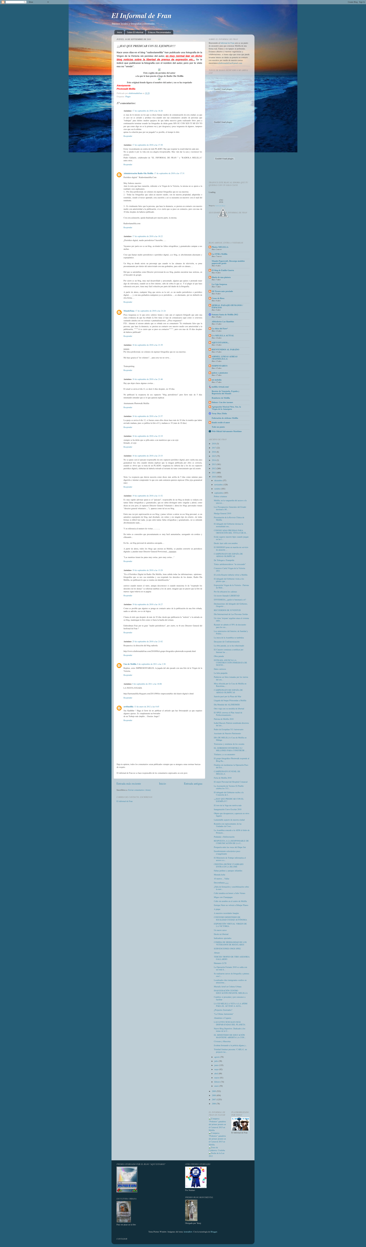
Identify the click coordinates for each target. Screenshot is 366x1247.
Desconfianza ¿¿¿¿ (221, 882)
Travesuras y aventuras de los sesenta (229, 744)
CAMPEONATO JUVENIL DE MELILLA (227, 772)
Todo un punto (218, 426)
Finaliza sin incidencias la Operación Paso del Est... (231, 766)
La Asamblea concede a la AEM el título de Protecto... (231, 831)
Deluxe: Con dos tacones (222, 402)
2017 (214, 447)
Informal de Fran (227, 43)
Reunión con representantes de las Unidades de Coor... (228, 825)
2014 (214, 460)
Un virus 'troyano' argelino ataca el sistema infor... (231, 619)
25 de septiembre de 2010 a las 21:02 (147, 641)
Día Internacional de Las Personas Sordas (231, 614)
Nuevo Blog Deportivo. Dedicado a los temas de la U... (229, 1029)
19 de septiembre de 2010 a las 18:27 (147, 604)
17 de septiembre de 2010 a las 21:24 (150, 310)
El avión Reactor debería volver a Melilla (230, 574)
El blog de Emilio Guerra (223, 270)
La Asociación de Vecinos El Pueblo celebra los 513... (229, 787)
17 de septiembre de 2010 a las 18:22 (147, 236)
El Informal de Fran (142, 15)
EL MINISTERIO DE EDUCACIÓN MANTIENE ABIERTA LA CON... (230, 1036)
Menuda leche (219, 874)
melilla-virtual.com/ (220, 386)
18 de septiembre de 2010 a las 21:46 (147, 379)
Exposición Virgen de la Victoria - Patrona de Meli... (231, 586)
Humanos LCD (220, 963)
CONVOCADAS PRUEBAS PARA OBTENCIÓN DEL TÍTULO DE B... (230, 531)
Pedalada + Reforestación (224, 836)
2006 (214, 1103)
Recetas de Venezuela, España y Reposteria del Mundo (225, 392)
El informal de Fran (125, 801)
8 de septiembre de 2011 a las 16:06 (147, 683)
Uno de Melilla (130, 663)
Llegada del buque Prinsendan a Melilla (230, 700)
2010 (214, 476)
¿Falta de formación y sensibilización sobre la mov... (231, 887)
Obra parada (219, 656)
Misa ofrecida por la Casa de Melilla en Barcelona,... (230, 684)
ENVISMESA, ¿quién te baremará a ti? (230, 599)
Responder (128, 136)
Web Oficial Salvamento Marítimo (227, 431)
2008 (214, 1095)
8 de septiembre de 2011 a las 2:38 (151, 664)
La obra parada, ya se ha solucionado (229, 645)
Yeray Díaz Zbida (219, 413)
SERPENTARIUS (219, 365)
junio (216, 1065)
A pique (217, 909)
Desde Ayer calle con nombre (226, 543)
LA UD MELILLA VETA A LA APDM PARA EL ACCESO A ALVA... (230, 1004)
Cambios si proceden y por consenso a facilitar (229, 998)
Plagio (128, 96)
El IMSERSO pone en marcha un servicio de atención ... (231, 548)
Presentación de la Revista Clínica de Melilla (229, 518)
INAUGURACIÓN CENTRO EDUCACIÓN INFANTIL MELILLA (230, 991)
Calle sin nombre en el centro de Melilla (230, 901)
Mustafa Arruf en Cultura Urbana (227, 986)
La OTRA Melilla (219, 253)
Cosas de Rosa (218, 298)
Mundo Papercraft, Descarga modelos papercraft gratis (228, 262)
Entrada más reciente (129, 783)
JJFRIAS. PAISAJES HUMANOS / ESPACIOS (227, 306)
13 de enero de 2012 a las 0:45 (146, 706)
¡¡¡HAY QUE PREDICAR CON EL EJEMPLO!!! (229, 800)
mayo (216, 1069)
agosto (217, 1057)
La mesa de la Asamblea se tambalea (229, 637)
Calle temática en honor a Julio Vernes (229, 893)
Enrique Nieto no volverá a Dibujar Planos (231, 905)
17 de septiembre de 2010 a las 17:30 (147, 144)
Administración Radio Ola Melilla (138, 173)
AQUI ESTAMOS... (220, 342)
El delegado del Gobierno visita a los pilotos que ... (229, 580)
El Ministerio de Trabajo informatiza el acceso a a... (230, 859)
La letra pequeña (220, 673)
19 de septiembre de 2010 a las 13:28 (147, 570)
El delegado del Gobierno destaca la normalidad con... (228, 525)
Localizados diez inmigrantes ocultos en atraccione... (230, 981)
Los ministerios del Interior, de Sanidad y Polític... (231, 632)
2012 (214, 468)
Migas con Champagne (223, 897)
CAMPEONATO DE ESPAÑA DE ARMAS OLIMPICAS (228, 555)
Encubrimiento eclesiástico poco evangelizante (227, 852)
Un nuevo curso (220, 930)
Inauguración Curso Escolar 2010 (227, 809)
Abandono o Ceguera (222, 1018)
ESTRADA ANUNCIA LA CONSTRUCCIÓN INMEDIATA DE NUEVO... (230, 662)
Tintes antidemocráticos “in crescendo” (230, 564)
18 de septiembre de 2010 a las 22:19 (147, 436)
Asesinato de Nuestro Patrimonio (227, 733)
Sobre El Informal (135, 32)
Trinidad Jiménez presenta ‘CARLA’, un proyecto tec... (230, 1050)
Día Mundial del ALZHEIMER (227, 704)
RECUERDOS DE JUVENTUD (227, 610)
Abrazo (217, 952)
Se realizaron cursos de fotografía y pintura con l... (231, 974)
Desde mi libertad (221, 934)
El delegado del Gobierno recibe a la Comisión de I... (228, 793)
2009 (214, 1091)
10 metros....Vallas (221, 878)
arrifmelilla (128, 706)
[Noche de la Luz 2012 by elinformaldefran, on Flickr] (218, 1156)
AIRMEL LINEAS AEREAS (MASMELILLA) (224, 357)
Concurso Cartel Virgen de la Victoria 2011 (229, 569)
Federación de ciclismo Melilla (225, 417)
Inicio (119, 32)
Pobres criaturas (220, 496)
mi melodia (216, 379)
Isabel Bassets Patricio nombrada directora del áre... (231, 724)
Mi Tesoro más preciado (222, 291)
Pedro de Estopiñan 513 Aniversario (228, 729)
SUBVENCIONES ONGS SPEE (227, 948)
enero (216, 1086)
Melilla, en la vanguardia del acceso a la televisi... (230, 501)
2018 (214, 443)
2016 (214, 451)
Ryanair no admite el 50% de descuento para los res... (230, 625)
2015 (214, 456)
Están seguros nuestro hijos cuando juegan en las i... (231, 538)
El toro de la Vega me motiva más (228, 805)
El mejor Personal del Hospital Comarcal (230, 781)
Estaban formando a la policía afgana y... (230, 1045)
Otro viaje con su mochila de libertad (229, 708)
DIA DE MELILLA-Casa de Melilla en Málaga (230, 738)
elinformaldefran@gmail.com (230, 63)
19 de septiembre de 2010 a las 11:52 (147, 495)
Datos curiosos (220, 669)
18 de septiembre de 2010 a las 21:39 (147, 345)
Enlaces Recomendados (159, 32)
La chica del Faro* (220, 328)
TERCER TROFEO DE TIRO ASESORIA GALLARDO (231, 957)
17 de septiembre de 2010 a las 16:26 (147, 110)
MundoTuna (129, 310)
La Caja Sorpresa (219, 284)
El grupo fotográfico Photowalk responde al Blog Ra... (231, 759)
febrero (217, 1081)
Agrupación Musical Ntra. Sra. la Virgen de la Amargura (226, 407)
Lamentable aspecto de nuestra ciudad (229, 819)
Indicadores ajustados (222, 938)
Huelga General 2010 (222, 513)
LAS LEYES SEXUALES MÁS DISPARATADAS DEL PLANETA (229, 1023)
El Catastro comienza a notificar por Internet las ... (228, 650)
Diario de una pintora (221, 277)
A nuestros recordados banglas (226, 913)
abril (216, 1073)
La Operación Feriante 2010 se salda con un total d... (230, 968)
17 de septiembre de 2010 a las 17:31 (169, 173)
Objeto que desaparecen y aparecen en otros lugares (231, 814)
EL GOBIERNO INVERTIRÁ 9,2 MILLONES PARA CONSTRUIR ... (230, 749)
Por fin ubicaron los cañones (225, 591)
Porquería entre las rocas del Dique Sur (230, 847)
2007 (214, 1099)
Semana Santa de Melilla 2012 (225, 314)
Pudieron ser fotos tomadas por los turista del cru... (231, 678)
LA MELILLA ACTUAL (223, 335)
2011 (214, 472)
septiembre (219, 492)
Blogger (214, 1231)
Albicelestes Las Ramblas (223, 321)
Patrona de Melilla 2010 (223, 719)
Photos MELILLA (220, 246)
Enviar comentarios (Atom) (139, 790)
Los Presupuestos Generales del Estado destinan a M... (230, 508)
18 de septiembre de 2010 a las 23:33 (147, 455)
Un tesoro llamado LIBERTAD (226, 595)
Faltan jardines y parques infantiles (228, 870)
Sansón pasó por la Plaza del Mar (227, 696)
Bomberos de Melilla (221, 397)
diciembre (218, 480)
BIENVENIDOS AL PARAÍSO (225, 349)
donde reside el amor (221, 422)
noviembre (218, 484)
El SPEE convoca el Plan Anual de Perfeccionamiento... (228, 713)
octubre (217, 488)
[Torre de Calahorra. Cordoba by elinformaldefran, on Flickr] (218, 1150)
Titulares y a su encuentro (224, 754)
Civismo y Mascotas (222, 1041)
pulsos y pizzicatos (220, 372)
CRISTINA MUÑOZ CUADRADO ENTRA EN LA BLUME (228, 865)
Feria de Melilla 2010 (222, 777)
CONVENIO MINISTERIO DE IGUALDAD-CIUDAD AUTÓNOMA (230, 918)
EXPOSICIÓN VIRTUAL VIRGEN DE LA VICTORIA (230, 924)
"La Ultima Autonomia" (223, 1014)
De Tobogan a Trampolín (224, 560)
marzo (217, 1077)
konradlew (188, 1231)
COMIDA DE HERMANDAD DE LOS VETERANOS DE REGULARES (230, 943)
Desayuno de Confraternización (226, 641)
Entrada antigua (193, 783)
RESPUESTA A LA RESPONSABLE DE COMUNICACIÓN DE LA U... (231, 842)
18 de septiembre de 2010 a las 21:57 (147, 416)
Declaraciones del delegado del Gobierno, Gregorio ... (231, 605)
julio (216, 1061)
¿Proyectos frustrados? (223, 1010)
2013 (214, 464)
